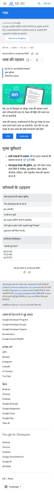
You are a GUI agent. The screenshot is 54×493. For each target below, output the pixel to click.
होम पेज (5, 48)
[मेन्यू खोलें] (5, 3)
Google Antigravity (11, 408)
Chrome (6, 394)
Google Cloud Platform (13, 457)
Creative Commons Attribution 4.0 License (20, 287)
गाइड (5, 13)
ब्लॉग (4, 352)
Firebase (6, 399)
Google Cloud (8, 413)
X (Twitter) (7, 371)
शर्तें (3, 479)
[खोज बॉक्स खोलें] (39, 3)
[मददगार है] (32, 54)
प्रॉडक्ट (14, 48)
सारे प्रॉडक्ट (6, 466)
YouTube (6, 376)
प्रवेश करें (47, 3)
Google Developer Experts (14, 329)
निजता (10, 479)
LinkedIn (6, 366)
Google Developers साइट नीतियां (28, 293)
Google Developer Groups (14, 324)
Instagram (7, 362)
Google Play (8, 418)
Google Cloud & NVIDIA (13, 339)
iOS (8, 136)
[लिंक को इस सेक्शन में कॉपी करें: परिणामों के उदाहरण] (33, 188)
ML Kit (20, 4)
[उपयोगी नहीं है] (37, 54)
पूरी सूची (26, 160)
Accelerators (8, 334)
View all (6, 423)
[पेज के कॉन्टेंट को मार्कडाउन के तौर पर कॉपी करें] (37, 60)
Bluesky (6, 357)
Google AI (6, 461)
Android (24, 136)
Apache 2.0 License (19, 290)
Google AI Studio (10, 404)
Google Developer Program (15, 320)
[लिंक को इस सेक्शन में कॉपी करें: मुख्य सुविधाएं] (24, 149)
